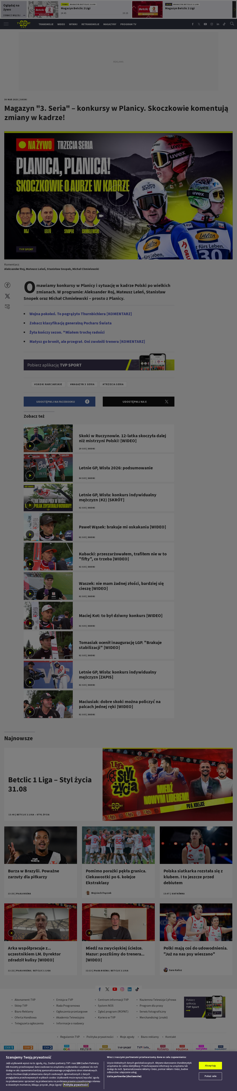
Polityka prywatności (76, 1084)
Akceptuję (210, 1065)
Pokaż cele (210, 1076)
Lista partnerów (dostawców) (124, 1076)
